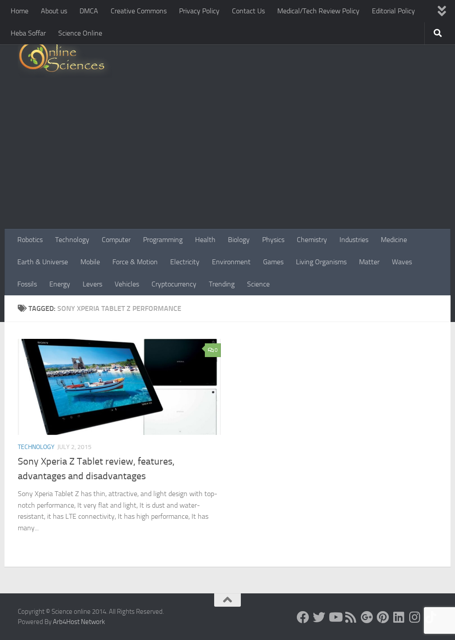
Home (19, 11)
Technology (72, 239)
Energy (59, 284)
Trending (222, 284)
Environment (231, 262)
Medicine (394, 239)
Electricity (185, 262)
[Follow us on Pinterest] (383, 617)
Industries (353, 239)
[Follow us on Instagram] (415, 617)
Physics (273, 239)
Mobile (90, 262)
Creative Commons (139, 11)
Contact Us (248, 11)
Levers (92, 284)
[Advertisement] (227, 162)
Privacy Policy (199, 11)
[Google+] (367, 617)
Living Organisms (321, 262)
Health (205, 239)
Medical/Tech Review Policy (318, 11)
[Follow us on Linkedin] (399, 617)
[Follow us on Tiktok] (431, 617)
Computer (116, 239)
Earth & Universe (42, 262)
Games (273, 262)
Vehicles (127, 284)
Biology (239, 239)
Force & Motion (135, 262)
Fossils (27, 284)
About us (54, 11)
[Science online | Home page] (65, 59)
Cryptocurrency (174, 284)
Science (258, 284)
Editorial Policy (393, 11)
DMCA (89, 11)
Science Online (80, 33)
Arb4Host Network (79, 622)
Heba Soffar (28, 33)
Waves (402, 262)
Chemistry (312, 239)
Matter (369, 262)
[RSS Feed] (351, 617)
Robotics (30, 239)
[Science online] (303, 617)
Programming (163, 239)
